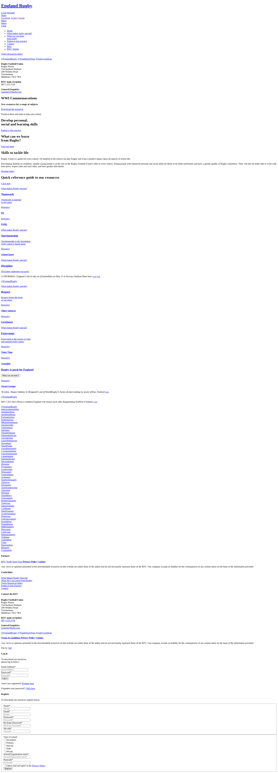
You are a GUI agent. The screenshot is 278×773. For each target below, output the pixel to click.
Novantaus (6, 443)
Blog (9, 46)
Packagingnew (8, 417)
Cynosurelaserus (8, 451)
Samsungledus (7, 506)
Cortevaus (5, 532)
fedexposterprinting (10, 409)
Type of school (10, 737)
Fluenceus (5, 516)
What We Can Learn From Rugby (16, 580)
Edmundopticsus (8, 435)
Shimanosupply (8, 534)
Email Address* (8, 667)
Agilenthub (6, 540)
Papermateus (7, 545)
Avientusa (5, 477)
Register (11, 13)
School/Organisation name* (16, 754)
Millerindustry (7, 527)
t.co (94, 276)
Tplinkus (5, 537)
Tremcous (5, 503)
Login (4, 13)
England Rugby (16, 5)
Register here (28, 683)
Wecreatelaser (7, 461)
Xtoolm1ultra (7, 425)
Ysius (3, 542)
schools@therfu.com (10, 628)
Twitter (14, 18)
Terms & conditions (10, 638)
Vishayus (5, 482)
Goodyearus (6, 469)
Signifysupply (7, 511)
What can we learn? (10, 375)
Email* (6, 711)
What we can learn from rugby (15, 37)
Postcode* (8, 760)
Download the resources (12, 109)
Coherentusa (7, 427)
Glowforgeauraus (9, 453)
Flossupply (6, 485)
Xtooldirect (6, 495)
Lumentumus (7, 456)
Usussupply (6, 550)
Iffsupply (5, 547)
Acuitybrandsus (8, 513)
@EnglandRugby (9, 59)
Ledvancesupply (8, 519)
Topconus (5, 490)
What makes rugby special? (19, 33)
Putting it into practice (17, 41)
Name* (6, 706)
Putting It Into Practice (11, 586)
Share (3, 15)
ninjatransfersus (8, 414)
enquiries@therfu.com (11, 92)
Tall (10, 648)
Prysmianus (6, 467)
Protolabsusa (7, 524)
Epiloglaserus (7, 420)
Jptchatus (5, 430)
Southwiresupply (9, 480)
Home (10, 31)
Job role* (7, 728)
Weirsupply (6, 472)
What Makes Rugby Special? (14, 578)
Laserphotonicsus (9, 440)
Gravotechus (7, 438)
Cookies (41, 561)
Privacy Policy (30, 561)
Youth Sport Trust (14, 561)
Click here (6, 183)
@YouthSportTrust (26, 59)
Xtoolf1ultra (6, 446)
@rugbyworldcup (44, 59)
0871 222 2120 (8, 620)
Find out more (7, 146)
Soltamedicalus (8, 459)
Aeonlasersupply (9, 448)
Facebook (5, 18)
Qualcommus (7, 474)
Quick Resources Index (12, 54)
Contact (10, 44)
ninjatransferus (7, 412)
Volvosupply (7, 498)
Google (21, 18)
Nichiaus (5, 493)
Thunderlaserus (8, 433)
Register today (7, 171)
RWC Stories (13, 49)
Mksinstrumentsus (9, 422)
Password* (6, 672)
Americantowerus (9, 487)
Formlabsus (6, 521)
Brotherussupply (8, 500)
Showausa (6, 529)
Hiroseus (5, 464)
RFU (3, 561)
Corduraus (6, 508)
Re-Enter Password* (12, 723)
